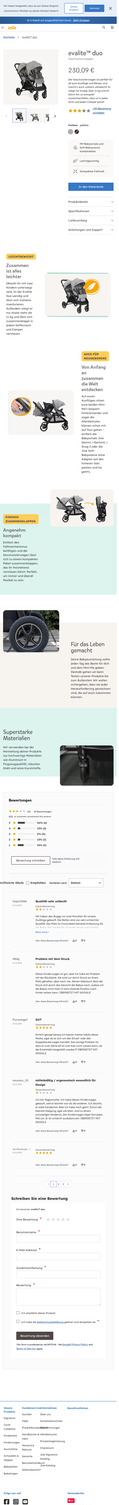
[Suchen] (104, 27)
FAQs (25, 1421)
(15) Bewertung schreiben (102, 110)
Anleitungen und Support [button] (85, 230)
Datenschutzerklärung (50, 1322)
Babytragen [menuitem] (11, 1473)
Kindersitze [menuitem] (10, 1435)
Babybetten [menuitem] (11, 1466)
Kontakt (27, 1414)
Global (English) (73, 8)
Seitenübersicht (31, 1469)
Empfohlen (38, 883)
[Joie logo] (12, 27)
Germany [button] (94, 8)
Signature (9, 1418)
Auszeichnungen (50, 1427)
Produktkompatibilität (35, 1427)
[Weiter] (55, 116)
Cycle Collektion (10, 1426)
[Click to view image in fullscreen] (30, 77)
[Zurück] (48, 1184)
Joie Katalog (47, 1465)
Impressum (47, 1447)
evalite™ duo (29, 37)
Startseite (9, 37)
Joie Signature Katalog (48, 1456)
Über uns (45, 1414)
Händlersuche (48, 1434)
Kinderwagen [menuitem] (12, 1442)
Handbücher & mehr (30, 1436)
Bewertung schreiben (30, 860)
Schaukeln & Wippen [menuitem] (11, 1458)
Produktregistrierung (52, 1441)
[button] (110, 8)
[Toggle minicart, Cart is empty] (111, 27)
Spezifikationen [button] (78, 211)
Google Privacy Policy (75, 1344)
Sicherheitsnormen (51, 1421)
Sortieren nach (58, 882)
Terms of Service (26, 1348)
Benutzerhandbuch (33, 1462)
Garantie (27, 1456)
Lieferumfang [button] (77, 220)
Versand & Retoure (28, 1447)
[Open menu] (2, 27)
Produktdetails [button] (78, 202)
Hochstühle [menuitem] (10, 1449)
